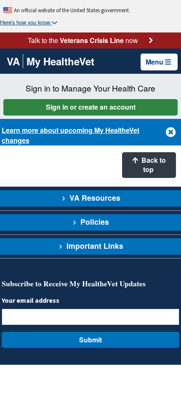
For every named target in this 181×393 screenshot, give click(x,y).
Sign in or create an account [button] (91, 107)
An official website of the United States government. (72, 10)
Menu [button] (154, 62)
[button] (166, 131)
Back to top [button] (153, 164)
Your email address (30, 300)
